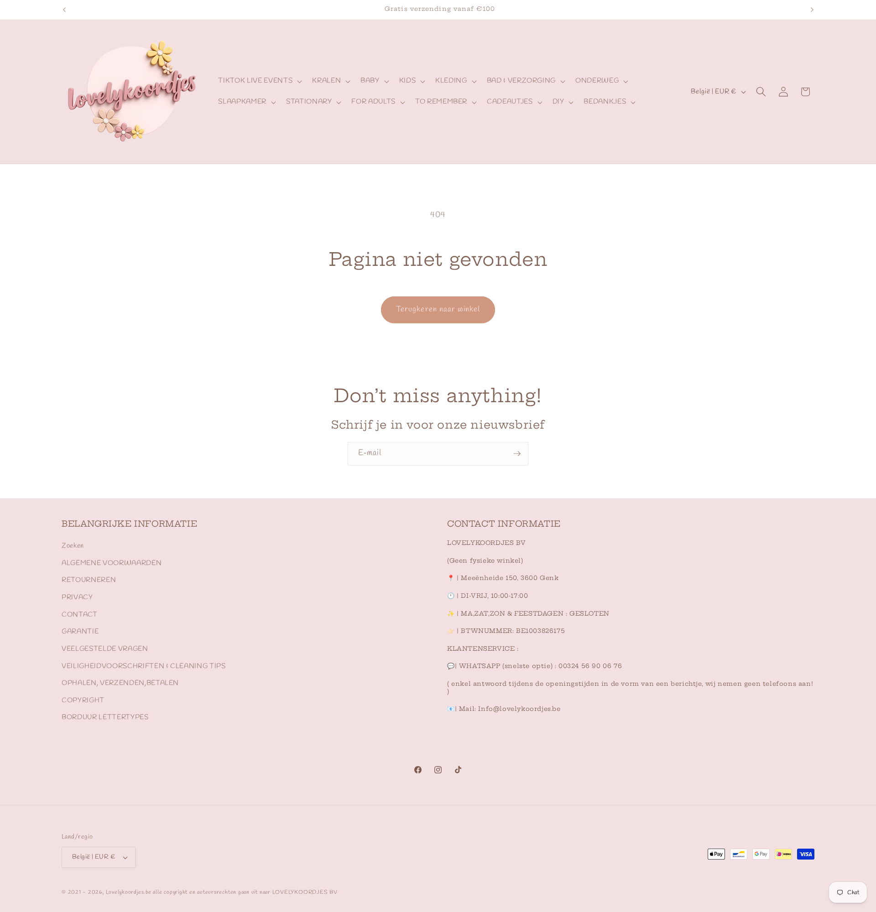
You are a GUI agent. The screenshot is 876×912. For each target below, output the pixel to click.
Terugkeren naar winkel (438, 310)
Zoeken (73, 545)
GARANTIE (80, 631)
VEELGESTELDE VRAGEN (105, 648)
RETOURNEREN (89, 580)
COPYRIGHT (83, 700)
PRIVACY (77, 597)
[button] (259, 81)
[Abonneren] (517, 454)
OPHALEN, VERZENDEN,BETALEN (120, 683)
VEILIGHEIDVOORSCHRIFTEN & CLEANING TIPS (144, 666)
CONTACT (80, 614)
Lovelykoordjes (125, 892)
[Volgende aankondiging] (812, 9)
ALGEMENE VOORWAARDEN (112, 563)
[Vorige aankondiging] (64, 9)
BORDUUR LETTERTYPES (105, 717)
